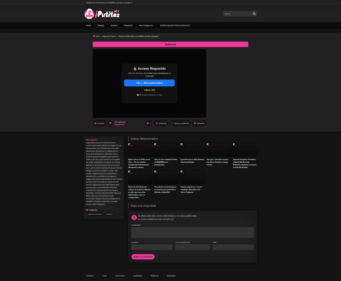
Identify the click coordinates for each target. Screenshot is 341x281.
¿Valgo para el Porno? (109, 36)
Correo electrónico (183, 242)
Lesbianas (137, 275)
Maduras (155, 275)
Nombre (135, 242)
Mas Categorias (146, 25)
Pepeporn (128, 25)
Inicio (88, 25)
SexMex (114, 25)
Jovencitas (120, 275)
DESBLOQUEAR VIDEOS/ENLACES (175, 25)
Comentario (136, 225)
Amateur (90, 275)
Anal (104, 275)
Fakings (101, 25)
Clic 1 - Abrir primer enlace (149, 83)
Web (214, 242)
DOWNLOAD (170, 44)
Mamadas (171, 275)
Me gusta (101, 123)
